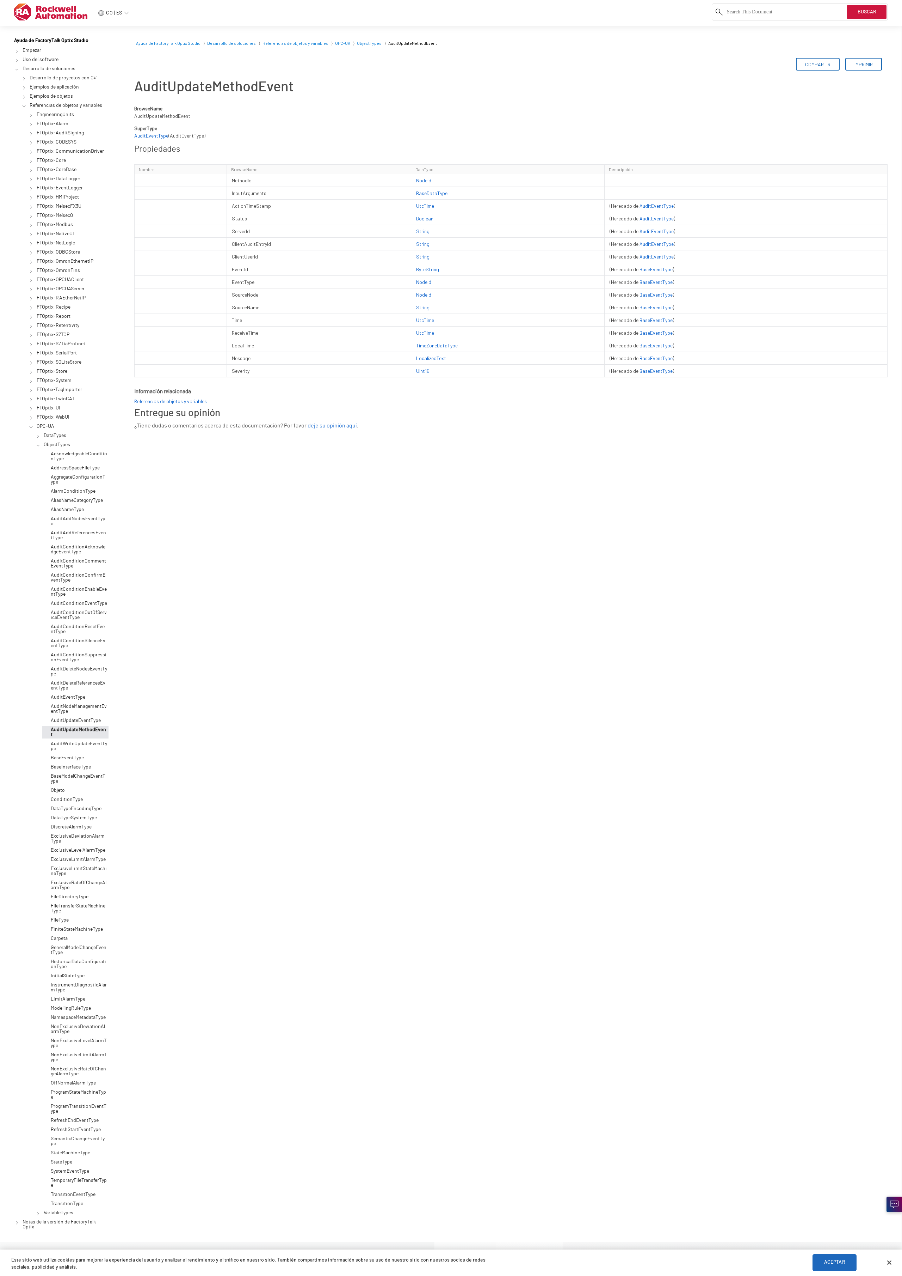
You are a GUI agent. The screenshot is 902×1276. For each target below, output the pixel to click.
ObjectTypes (57, 444)
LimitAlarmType (68, 999)
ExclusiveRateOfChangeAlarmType (78, 885)
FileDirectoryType (69, 896)
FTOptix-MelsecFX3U (59, 206)
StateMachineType (70, 1152)
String (423, 231)
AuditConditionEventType (79, 603)
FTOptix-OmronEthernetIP (65, 261)
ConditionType (67, 799)
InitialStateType (68, 975)
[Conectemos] (894, 1204)
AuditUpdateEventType (76, 720)
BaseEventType (67, 757)
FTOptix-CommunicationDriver (70, 151)
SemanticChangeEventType (78, 1141)
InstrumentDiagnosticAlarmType (79, 987)
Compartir (817, 64)
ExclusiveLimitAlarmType (78, 859)
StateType (61, 1162)
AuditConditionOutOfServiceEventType (79, 615)
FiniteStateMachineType (77, 929)
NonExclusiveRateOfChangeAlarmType (78, 1071)
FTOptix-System (54, 380)
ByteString (427, 269)
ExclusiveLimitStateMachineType (79, 871)
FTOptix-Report (53, 316)
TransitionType (67, 1203)
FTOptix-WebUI (53, 417)
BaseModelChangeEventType (78, 779)
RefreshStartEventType (76, 1129)
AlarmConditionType (73, 491)
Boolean (424, 218)
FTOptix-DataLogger (58, 178)
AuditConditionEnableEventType (79, 592)
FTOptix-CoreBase (56, 169)
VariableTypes (58, 1212)
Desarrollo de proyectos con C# (63, 77)
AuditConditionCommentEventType (78, 564)
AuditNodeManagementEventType (79, 709)
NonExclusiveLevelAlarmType (79, 1043)
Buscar (867, 12)
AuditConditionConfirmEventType (78, 578)
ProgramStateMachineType (78, 1095)
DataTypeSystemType (74, 817)
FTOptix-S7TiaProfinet (61, 343)
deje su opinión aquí (332, 426)
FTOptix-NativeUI (55, 233)
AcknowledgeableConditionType (79, 456)
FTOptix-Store (52, 371)
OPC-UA (45, 426)
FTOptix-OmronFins (58, 270)
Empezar (32, 50)
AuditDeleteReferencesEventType (78, 686)
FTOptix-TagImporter (59, 389)
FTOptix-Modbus (55, 224)
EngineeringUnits (55, 114)
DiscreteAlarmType (71, 827)
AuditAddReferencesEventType (78, 535)
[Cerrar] (889, 1262)
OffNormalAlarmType (73, 1083)
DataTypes (55, 435)
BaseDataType (431, 193)
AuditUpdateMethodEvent (78, 732)
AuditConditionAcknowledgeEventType (78, 549)
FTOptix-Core (51, 160)
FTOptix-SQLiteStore (59, 362)
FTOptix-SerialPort (57, 353)
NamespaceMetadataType (78, 1017)
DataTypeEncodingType (76, 808)
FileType (60, 920)
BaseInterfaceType (71, 767)
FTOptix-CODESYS (56, 142)
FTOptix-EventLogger (60, 188)
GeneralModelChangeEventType (78, 950)
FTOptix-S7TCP (53, 334)
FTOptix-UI (48, 408)
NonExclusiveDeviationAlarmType (78, 1029)
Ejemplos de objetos (51, 96)
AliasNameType (67, 509)
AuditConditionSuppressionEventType (78, 657)
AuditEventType (68, 697)
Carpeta (59, 938)
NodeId (423, 180)
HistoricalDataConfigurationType (78, 964)
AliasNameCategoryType (77, 500)
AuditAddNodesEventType (78, 521)
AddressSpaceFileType (75, 468)
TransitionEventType (73, 1194)
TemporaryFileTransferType (79, 1183)
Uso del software (40, 59)
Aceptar (834, 1262)
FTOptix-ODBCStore (58, 252)
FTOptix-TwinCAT (56, 398)
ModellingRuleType (71, 1008)
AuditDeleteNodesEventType (79, 671)
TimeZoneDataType (437, 345)
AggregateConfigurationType (78, 480)
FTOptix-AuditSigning (60, 132)
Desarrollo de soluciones (49, 68)
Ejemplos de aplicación (54, 87)
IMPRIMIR (863, 64)
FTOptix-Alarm (52, 123)
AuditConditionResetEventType (78, 629)
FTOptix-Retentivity (58, 325)
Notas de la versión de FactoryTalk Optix (59, 1224)
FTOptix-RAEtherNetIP (61, 298)
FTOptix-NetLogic (56, 243)
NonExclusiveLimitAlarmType (79, 1057)
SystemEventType (70, 1171)
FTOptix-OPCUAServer (61, 288)
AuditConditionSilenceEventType (78, 643)
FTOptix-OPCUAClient (60, 279)
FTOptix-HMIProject (58, 197)
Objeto (58, 790)
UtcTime (425, 206)
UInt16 (423, 371)
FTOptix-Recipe (53, 307)
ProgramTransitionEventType (78, 1109)
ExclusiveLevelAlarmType (78, 850)
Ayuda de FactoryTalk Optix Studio (51, 40)
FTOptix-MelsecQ (55, 215)
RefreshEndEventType (75, 1120)
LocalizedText (431, 358)
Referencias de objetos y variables (66, 105)
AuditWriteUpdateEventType (79, 746)
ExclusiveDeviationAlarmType (78, 839)
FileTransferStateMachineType (78, 908)
